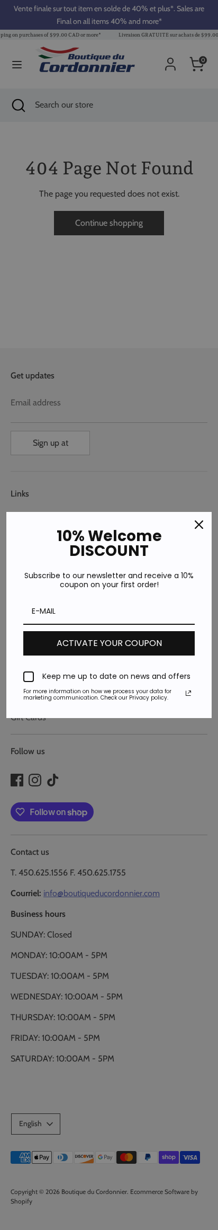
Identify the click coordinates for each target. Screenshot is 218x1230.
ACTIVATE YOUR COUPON (109, 643)
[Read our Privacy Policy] (188, 693)
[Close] (199, 524)
